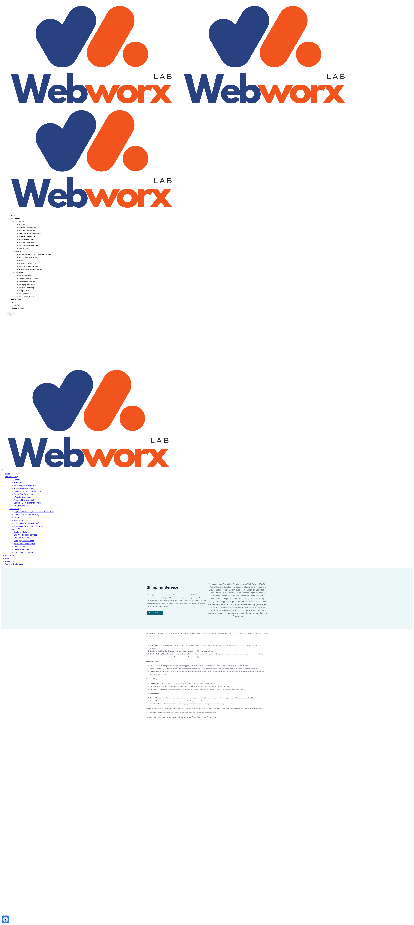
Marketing (18, 272)
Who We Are (16, 300)
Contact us (15, 305)
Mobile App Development (28, 227)
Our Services (16, 218)
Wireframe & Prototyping (27, 288)
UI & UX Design (24, 248)
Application (19, 251)
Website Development (26, 239)
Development (19, 221)
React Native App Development (30, 233)
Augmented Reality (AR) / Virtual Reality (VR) (35, 254)
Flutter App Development (28, 236)
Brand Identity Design (26, 297)
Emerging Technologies (27, 285)
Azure (21, 260)
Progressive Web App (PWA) (29, 266)
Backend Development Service (30, 245)
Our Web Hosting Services (28, 278)
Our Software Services (27, 281)
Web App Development (27, 230)
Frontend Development (27, 242)
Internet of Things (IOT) (27, 263)
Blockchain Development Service (30, 269)
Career (13, 303)
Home (13, 215)
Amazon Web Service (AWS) (29, 257)
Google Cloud (24, 291)
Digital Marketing (25, 275)
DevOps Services (25, 294)
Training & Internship (19, 308)
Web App (22, 224)
